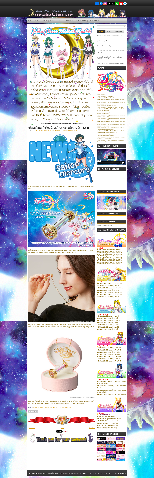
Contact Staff (94, 20)
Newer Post (32, 428)
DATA (61, 20)
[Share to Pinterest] (37, 411)
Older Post (92, 428)
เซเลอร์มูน (57, 130)
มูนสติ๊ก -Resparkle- (103, 41)
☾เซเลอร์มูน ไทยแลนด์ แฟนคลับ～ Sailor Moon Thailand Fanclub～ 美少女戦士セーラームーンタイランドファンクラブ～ (76, 473)
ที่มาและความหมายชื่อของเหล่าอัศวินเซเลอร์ (110, 36)
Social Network (81, 20)
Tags (108, 31)
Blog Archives (118, 31)
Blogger (122, 63)
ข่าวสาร (47, 130)
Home (29, 21)
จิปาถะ (52, 130)
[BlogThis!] (31, 411)
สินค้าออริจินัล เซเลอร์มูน (104, 46)
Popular (101, 31)
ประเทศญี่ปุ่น (64, 130)
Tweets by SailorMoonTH (104, 225)
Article (53, 20)
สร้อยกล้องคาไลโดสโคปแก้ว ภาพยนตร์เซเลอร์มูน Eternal (58, 127)
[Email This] (29, 411)
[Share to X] (33, 411)
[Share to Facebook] (35, 411)
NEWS (45, 20)
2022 (36, 130)
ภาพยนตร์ (71, 130)
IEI (79, 401)
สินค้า (75, 130)
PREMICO (42, 130)
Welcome (37, 21)
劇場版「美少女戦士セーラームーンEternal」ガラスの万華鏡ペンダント (53, 407)
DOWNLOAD (69, 20)
